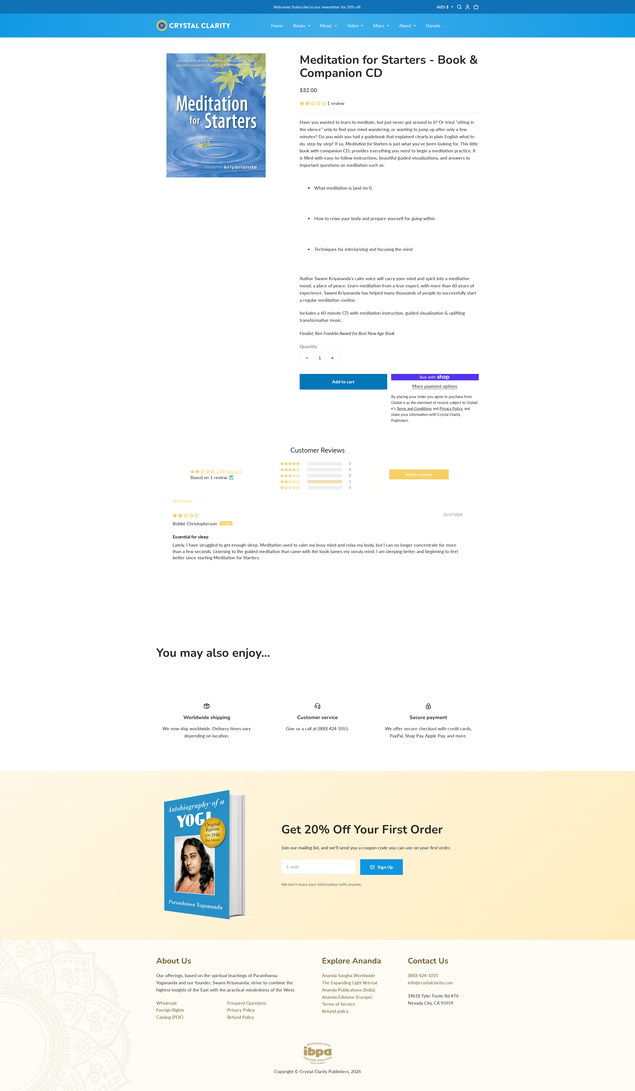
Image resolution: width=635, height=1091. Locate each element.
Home (277, 25)
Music (326, 25)
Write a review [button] (419, 474)
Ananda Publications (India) (348, 989)
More (378, 25)
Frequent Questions (246, 1003)
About (405, 25)
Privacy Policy (240, 1010)
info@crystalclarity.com (430, 982)
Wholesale (166, 1003)
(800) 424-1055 (423, 975)
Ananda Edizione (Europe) (347, 997)
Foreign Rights (170, 1010)
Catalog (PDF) (169, 1017)
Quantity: (309, 346)
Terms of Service (338, 1004)
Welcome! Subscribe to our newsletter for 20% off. (317, 6)
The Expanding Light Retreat (349, 982)
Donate (433, 25)
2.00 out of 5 (229, 471)
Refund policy (335, 1011)
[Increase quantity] (332, 358)
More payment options (434, 386)
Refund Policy (240, 1017)
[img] (186, 515)
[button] (313, 103)
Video (352, 25)
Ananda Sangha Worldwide (348, 975)
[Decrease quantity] (307, 358)
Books (299, 25)
